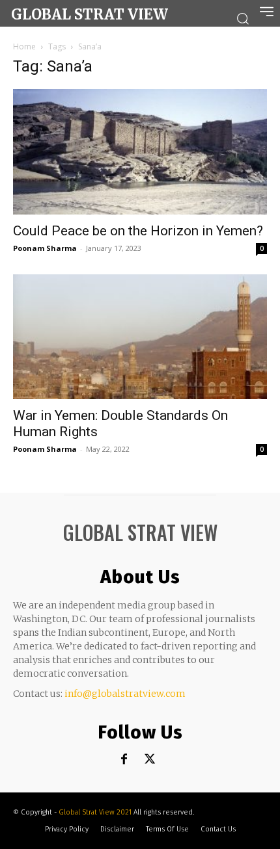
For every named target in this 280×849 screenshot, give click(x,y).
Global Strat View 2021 (96, 812)
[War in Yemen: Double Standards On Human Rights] (140, 337)
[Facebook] (124, 759)
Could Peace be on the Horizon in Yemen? (138, 231)
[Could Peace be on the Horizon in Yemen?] (140, 152)
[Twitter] (150, 759)
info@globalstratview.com (125, 693)
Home (24, 46)
